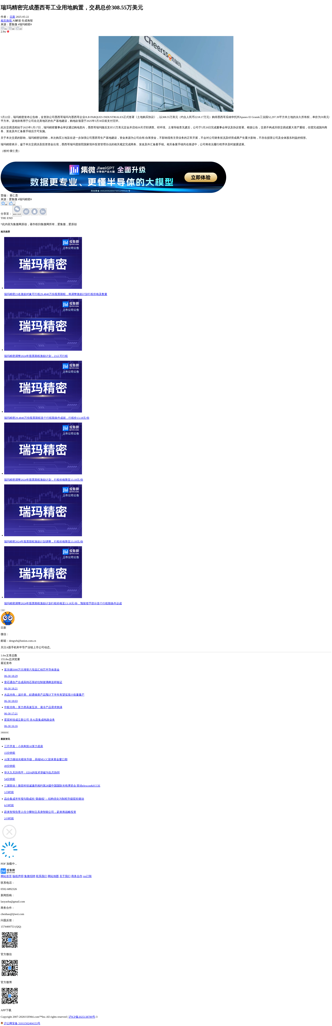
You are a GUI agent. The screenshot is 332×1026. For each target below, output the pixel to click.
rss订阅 (87, 876)
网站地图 (53, 876)
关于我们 (65, 876)
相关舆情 (6, 20)
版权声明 (18, 876)
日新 (12, 16)
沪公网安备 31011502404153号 (22, 1023)
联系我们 (41, 876)
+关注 (2, 610)
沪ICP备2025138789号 (82, 1016)
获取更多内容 (4, 732)
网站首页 (6, 876)
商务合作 (76, 876)
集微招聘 (29, 876)
